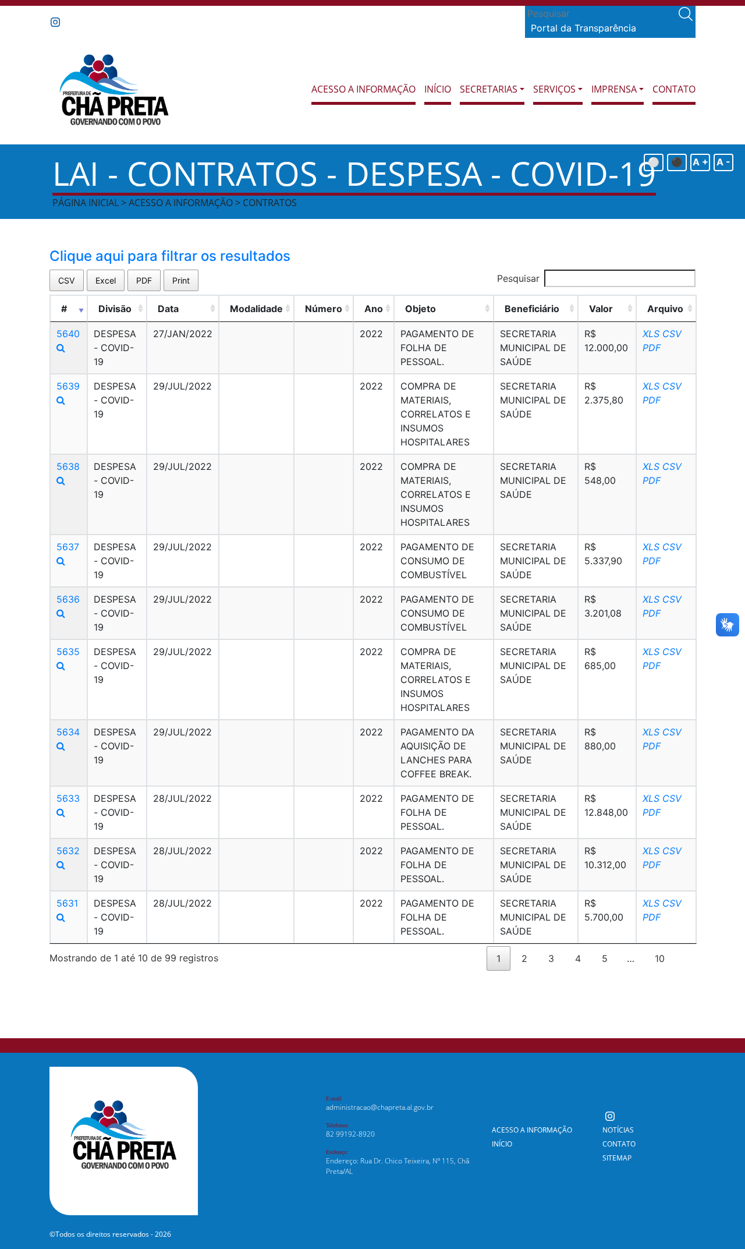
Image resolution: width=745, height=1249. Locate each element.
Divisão (115, 308)
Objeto (420, 308)
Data (168, 308)
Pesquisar (518, 278)
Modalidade (256, 308)
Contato (674, 89)
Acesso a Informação (363, 89)
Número (323, 308)
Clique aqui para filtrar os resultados (169, 255)
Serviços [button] (554, 89)
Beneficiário (532, 308)
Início (437, 89)
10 (660, 958)
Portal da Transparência (583, 28)
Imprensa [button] (614, 89)
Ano (373, 308)
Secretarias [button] (488, 89)
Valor (601, 308)
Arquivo (665, 308)
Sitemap (617, 1158)
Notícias (618, 1130)
